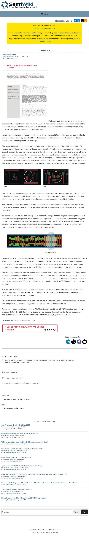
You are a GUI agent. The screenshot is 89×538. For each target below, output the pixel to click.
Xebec (9, 461)
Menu (46, 14)
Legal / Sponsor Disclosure (39, 532)
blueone (12, 459)
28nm (13, 360)
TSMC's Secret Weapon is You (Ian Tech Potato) (17, 489)
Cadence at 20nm (9, 55)
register (12, 383)
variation (25, 362)
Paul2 (11, 491)
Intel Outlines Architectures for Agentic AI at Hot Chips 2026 (21, 449)
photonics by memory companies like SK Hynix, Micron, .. (20, 433)
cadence (21, 360)
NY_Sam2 (10, 437)
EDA (16, 58)
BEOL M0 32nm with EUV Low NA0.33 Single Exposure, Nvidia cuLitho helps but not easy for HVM (34, 474)
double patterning (34, 360)
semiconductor (12, 362)
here (33, 320)
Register (59, 21)
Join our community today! (44, 28)
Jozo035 (12, 427)
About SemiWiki (53, 532)
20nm (7, 360)
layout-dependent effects (61, 360)
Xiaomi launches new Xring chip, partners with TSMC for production (23, 498)
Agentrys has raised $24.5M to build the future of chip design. (21, 466)
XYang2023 (13, 451)
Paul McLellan (8, 56)
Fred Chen (12, 476)
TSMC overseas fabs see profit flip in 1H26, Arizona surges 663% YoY (24, 442)
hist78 (11, 435)
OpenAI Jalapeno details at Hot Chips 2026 (15, 425)
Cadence (11, 58)
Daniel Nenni (11, 444)
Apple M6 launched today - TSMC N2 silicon (16, 457)
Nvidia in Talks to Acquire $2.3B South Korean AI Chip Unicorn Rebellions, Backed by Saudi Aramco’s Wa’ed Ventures (40, 483)
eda (46, 360)
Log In (69, 21)
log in (19, 383)
